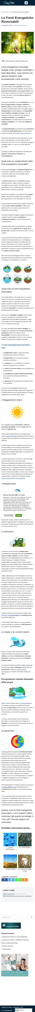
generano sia (10, 615)
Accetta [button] (19, 515)
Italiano (21, 1010)
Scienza (24, 25)
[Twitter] (11, 879)
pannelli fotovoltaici (11, 436)
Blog (7, 12)
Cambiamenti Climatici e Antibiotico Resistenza (15, 940)
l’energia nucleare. (25, 133)
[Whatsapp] (18, 879)
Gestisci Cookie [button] (9, 515)
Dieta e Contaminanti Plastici (9, 943)
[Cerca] (32, 917)
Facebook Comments (21, 894)
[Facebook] (5, 879)
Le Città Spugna (6, 949)
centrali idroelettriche (26, 703)
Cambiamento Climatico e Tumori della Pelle (14, 937)
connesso (13, 896)
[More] (24, 879)
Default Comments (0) (9, 894)
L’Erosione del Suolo (7, 946)
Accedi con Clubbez (12, 926)
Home (3, 12)
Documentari (17, 25)
